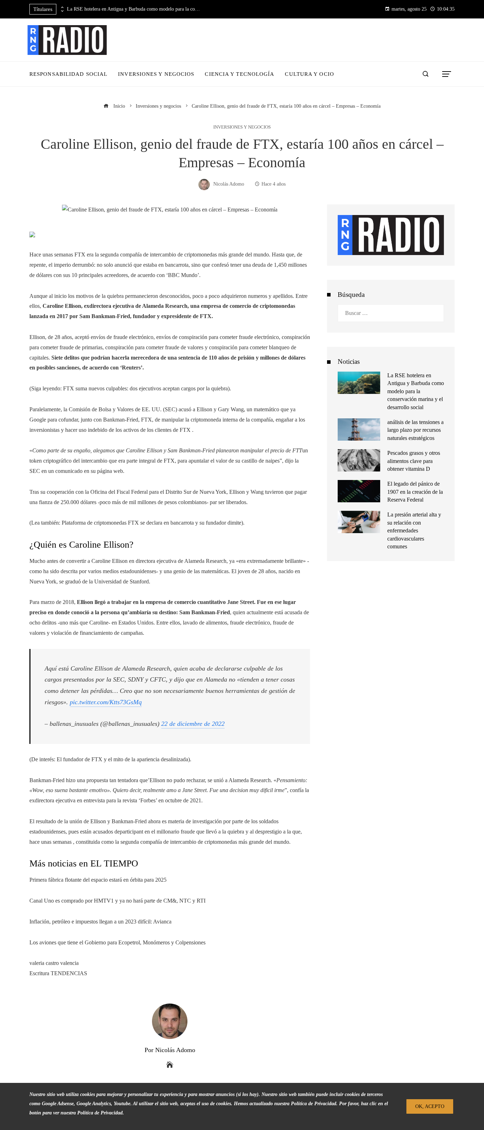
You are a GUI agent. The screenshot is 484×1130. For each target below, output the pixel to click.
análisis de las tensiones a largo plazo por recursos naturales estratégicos (415, 430)
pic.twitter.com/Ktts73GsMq (106, 702)
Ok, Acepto (429, 1106)
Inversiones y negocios (242, 127)
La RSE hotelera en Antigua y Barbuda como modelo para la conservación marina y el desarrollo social (134, 9)
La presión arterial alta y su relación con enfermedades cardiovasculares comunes (414, 530)
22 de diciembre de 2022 (193, 723)
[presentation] (61, 7)
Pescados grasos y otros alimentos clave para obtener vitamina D (413, 461)
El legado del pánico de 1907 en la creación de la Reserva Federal (415, 492)
